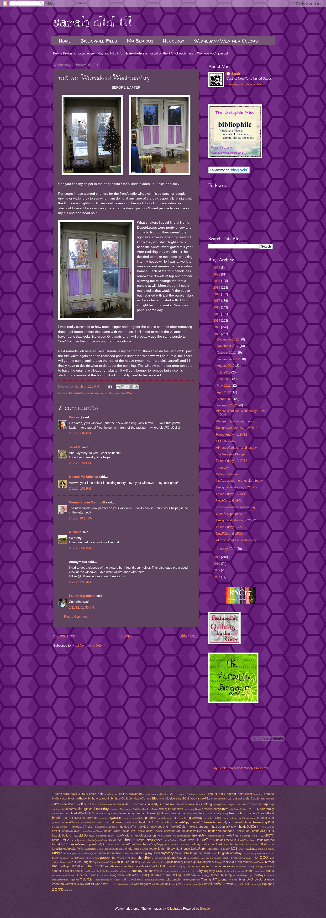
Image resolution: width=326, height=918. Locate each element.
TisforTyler (87, 879)
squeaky (196, 871)
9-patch (91, 794)
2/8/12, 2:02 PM (80, 433)
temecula (217, 875)
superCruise (67, 875)
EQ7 (256, 809)
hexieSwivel (187, 840)
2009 (217, 570)
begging (258, 794)
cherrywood (108, 804)
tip (77, 879)
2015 (217, 314)
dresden (207, 809)
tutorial (222, 879)
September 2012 (229, 359)
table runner (162, 875)
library (171, 848)
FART (91, 813)
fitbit (167, 813)
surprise (104, 875)
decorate (71, 809)
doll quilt (165, 809)
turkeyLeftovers (191, 879)
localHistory (213, 849)
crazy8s (230, 804)
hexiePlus (232, 835)
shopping (58, 870)
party (55, 857)
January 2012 (227, 549)
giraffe (183, 818)
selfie (218, 866)
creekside (241, 804)
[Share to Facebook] (131, 386)
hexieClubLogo (199, 826)
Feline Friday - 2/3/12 (230, 527)
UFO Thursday (226, 441)
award (182, 794)
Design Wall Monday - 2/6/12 (236, 520)
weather (109, 884)
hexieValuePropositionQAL (87, 844)
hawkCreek (131, 822)
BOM (185, 798)
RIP (54, 866)
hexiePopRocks (248, 835)
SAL (164, 866)
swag (113, 875)
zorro (58, 889)
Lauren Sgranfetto (82, 596)
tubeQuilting (157, 879)
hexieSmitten (171, 840)
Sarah (235, 74)
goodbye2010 (213, 818)
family (270, 809)
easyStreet (220, 809)
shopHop (269, 866)
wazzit (89, 884)
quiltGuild (122, 862)
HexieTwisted (265, 840)
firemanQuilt (155, 813)
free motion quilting (243, 813)
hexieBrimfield (59, 827)
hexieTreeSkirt (226, 840)
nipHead (204, 853)
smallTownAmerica (120, 871)
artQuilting (162, 794)
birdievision (59, 798)
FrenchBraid (266, 813)
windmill (165, 884)
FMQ (195, 813)
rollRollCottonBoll (81, 866)
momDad (105, 853)
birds (71, 798)
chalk (98, 804)
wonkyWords (178, 884)
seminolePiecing (245, 866)
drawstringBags (192, 809)
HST (226, 844)
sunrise (56, 875)
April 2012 (224, 392)
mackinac (251, 848)
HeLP (153, 822)
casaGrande (94, 393)
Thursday (222, 467)
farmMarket (58, 813)
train (124, 879)
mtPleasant (128, 853)
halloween (116, 822)
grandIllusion (265, 817)
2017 (217, 300)
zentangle (255, 884)
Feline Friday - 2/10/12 (231, 494)
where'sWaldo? (125, 884)
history (174, 844)
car (230, 798)
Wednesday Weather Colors (226, 41)
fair (262, 809)
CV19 (258, 804)
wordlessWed (124, 393)
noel (213, 853)
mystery (167, 853)
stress (240, 871)
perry (115, 857)
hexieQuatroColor (98, 840)
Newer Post (64, 636)
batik (222, 794)
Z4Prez (244, 884)
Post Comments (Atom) (89, 645)
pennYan (94, 858)
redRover (259, 862)
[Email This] (118, 386)
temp (228, 875)
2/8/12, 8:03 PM (80, 488)
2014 (217, 320)
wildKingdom (142, 884)
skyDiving (90, 871)
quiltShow (173, 862)
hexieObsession (145, 835)
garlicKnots (164, 818)
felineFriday (127, 813)
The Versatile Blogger (231, 454)
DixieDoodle (139, 809)
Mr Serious (140, 41)
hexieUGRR (60, 844)
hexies (130, 840)
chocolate (122, 804)
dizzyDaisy (152, 809)
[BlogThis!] (122, 386)
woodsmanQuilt (194, 884)
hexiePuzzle (60, 840)
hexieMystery (123, 835)
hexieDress (268, 827)
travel (132, 879)
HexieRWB (116, 840)
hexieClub (178, 826)
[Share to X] (127, 386)
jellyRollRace (91, 849)
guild (99, 822)
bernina (269, 794)
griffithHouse (88, 822)
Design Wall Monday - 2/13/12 (237, 487)
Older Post (189, 636)
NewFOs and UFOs (229, 500)
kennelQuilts (111, 849)
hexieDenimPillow (224, 826)
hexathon (166, 822)
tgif (250, 875)
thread (270, 875)
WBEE (98, 884)
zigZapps (268, 884)
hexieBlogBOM (263, 822)
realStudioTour (232, 862)
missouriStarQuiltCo (87, 853)
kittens (137, 849)
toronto (105, 879)
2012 (217, 334)
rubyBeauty (112, 866)
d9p (271, 804)
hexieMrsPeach (104, 835)
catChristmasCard (63, 804)
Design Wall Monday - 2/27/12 (237, 428)
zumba (69, 890)
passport (64, 858)
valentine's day (74, 884)
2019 (217, 287)
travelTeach (143, 879)
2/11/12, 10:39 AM (81, 607)
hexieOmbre (164, 835)
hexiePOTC (266, 835)
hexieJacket (145, 831)
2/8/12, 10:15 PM (81, 518)
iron (271, 844)
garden (115, 817)
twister (233, 879)
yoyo (236, 884)
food (202, 813)
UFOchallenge (264, 879)
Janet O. (75, 447)
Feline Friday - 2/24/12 (231, 434)
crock (250, 804)
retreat (269, 862)
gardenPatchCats (133, 818)
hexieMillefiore (61, 835)
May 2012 (224, 385)
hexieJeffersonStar (168, 831)
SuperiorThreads (87, 875)
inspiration (251, 844)
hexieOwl (199, 835)
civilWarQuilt (154, 804)
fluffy (189, 813)
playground (245, 858)
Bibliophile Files (99, 41)
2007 (217, 577)
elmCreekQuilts (238, 809)
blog (161, 798)
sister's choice (74, 870)
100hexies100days (64, 794)
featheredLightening (107, 813)
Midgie (57, 853)
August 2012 (226, 365)
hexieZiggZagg (153, 844)
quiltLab (145, 862)
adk (100, 794)
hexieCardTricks (81, 826)
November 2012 (228, 346)
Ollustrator (174, 908)
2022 (217, 268)
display (128, 809)
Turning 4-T (208, 879)
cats (81, 803)
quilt (271, 858)
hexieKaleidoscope (221, 831)
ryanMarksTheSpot (148, 866)
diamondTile (116, 809)
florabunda (178, 813)
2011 (217, 557)
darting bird (58, 809)
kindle (128, 848)
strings (249, 870)
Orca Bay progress (229, 514)
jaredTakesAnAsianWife (67, 848)
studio (109, 393)
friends (56, 818)
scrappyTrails (184, 866)
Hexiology (173, 41)
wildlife (155, 884)
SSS (219, 870)
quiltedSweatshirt (61, 862)
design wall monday (93, 809)
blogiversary (173, 798)
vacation (58, 884)
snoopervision (153, 870)
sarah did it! (92, 21)
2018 (217, 294)
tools (97, 879)
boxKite (205, 798)
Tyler (241, 879)
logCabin (225, 849)
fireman (141, 813)
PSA (255, 857)
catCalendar (267, 798)
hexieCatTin (128, 826)
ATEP (173, 794)
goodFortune (230, 818)
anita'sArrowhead (130, 794)
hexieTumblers (246, 840)
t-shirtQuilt (146, 875)
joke (101, 849)
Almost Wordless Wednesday (236, 447)
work (229, 884)
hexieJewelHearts (194, 831)
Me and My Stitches (83, 477)
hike (166, 844)
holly (206, 844)
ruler (124, 866)
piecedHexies (176, 857)
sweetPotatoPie (128, 875)
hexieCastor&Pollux (106, 827)
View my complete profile (243, 84)
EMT (250, 809)
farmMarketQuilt (75, 813)
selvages (228, 866)
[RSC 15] (241, 602)
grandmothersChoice (65, 822)
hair (106, 822)
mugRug (141, 853)
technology (203, 875)
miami (271, 849)
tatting (177, 875)
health (143, 822)
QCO (264, 857)
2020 (217, 281)
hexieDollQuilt (248, 826)
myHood (154, 853)
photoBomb (145, 857)
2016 (217, 307)
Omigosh (222, 853)
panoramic (248, 853)
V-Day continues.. (228, 474)
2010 (217, 564)
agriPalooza (111, 794)
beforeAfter (76, 393)
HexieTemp (206, 840)
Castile (255, 798)
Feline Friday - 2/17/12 (231, 461)
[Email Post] (109, 386)
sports (185, 871)
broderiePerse (219, 798)
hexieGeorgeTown (92, 831)
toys (118, 879)
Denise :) (75, 417)
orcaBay (236, 853)
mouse (116, 853)
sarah (172, 866)
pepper (105, 857)
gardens (150, 818)
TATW (186, 875)
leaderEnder (157, 848)
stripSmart (259, 871)
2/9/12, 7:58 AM (80, 582)
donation (177, 809)
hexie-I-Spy (181, 822)
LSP (241, 849)
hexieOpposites (181, 835)
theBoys (259, 875)
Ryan (131, 866)
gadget (104, 818)
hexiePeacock (216, 835)
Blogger (205, 908)
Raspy (218, 862)
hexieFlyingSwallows (65, 831)
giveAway (196, 818)
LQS (234, 848)
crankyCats (219, 804)
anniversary (149, 794)
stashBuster (229, 871)
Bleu (155, 798)
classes (169, 804)
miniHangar (69, 853)
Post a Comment (76, 616)
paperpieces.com (264, 853)
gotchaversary (247, 818)
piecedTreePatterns (198, 858)
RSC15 (99, 866)
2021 (217, 274)
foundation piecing (217, 813)
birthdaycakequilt (99, 798)
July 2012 (224, 372)
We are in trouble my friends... (237, 421)
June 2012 (224, 379)
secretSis (208, 866)
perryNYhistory (128, 858)
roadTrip (63, 866)
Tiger (72, 879)
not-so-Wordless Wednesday (236, 507)
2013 (217, 327)
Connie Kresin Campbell (87, 502)
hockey (184, 844)
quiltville (186, 862)
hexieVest (113, 844)
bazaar (231, 794)
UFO (250, 879)
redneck (248, 862)
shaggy (259, 866)
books (194, 798)
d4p (265, 804)
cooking (206, 804)
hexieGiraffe (112, 831)
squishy (209, 871)
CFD (91, 804)
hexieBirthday (243, 822)
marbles (262, 849)
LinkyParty (198, 848)
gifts (175, 817)
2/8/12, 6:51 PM (80, 463)
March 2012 (225, 399)
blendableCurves (140, 798)
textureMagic (240, 875)
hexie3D (197, 822)
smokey (136, 871)
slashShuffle (103, 871)
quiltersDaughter (83, 862)
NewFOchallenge (186, 853)
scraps (196, 866)
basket (212, 794)
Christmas (137, 804)
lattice (145, 849)
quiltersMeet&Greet (105, 862)
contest (180, 804)
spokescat (175, 871)
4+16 (81, 794)
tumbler (177, 879)
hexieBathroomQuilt (217, 822)
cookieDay (193, 804)
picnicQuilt (160, 858)
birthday (81, 798)
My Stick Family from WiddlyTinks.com (240, 768)
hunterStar (237, 844)
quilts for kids (158, 862)
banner (202, 794)
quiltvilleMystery (203, 862)
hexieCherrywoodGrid (153, 826)
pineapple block (219, 858)
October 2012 (227, 352)
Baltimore (192, 794)
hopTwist (216, 844)
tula (168, 879)
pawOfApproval (79, 858)
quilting (135, 862)
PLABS (234, 858)
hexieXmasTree (131, 844)
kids (121, 849)
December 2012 (228, 339)
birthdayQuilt (119, 798)
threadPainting (60, 879)
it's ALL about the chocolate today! (240, 480)
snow (166, 871)
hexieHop (128, 831)
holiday (195, 844)
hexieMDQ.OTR (263, 831)
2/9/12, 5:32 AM (80, 548)
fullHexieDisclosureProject (81, 817)
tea (193, 875)
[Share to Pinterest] (136, 386)
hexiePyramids (79, 840)
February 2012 (227, 405)
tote (112, 879)
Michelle (75, 532)
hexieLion (243, 831)
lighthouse (183, 848)
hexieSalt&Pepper (149, 840)
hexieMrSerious (83, 835)
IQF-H (263, 844)
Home (65, 41)
